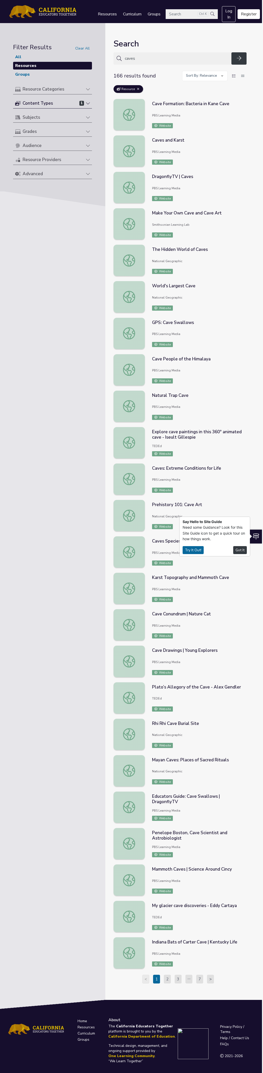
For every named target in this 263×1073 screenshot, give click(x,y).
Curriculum (132, 14)
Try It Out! (193, 550)
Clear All (82, 48)
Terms (225, 1031)
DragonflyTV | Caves (172, 177)
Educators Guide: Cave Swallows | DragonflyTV (186, 799)
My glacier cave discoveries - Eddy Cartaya (194, 906)
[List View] (234, 76)
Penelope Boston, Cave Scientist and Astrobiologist (189, 835)
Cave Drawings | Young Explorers (185, 650)
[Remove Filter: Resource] (138, 89)
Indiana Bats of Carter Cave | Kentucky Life (194, 942)
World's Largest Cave (173, 286)
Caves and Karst (168, 140)
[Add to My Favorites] (242, 102)
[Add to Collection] (242, 109)
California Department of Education (141, 1036)
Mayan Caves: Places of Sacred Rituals (190, 760)
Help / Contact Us (234, 1038)
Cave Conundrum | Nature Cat (181, 614)
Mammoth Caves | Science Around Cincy (192, 869)
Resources (107, 14)
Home (82, 1021)
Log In (228, 14)
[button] (52, 89)
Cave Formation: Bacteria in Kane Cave (190, 104)
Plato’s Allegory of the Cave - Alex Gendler (196, 687)
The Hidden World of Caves (180, 249)
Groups (154, 14)
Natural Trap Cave (170, 395)
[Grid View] (243, 76)
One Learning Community (131, 1056)
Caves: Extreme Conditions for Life (186, 468)
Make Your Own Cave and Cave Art (187, 213)
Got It (240, 550)
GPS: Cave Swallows (173, 323)
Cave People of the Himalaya (181, 359)
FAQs (224, 1044)
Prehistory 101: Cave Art (177, 505)
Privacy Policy (231, 1026)
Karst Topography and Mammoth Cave (190, 577)
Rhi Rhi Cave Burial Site (175, 723)
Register (249, 14)
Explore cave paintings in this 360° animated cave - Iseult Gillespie (197, 434)
